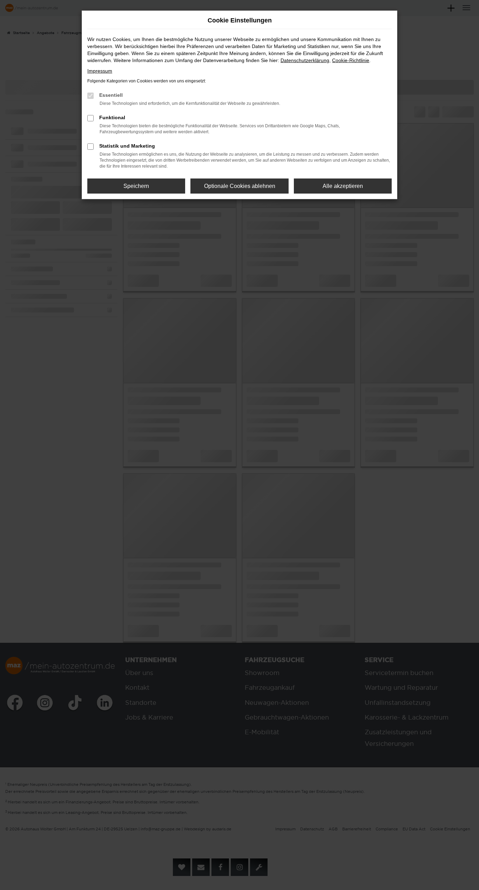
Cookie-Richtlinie (350, 60)
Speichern (136, 186)
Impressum (99, 71)
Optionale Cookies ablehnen (239, 186)
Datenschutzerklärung (305, 60)
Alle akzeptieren (343, 186)
